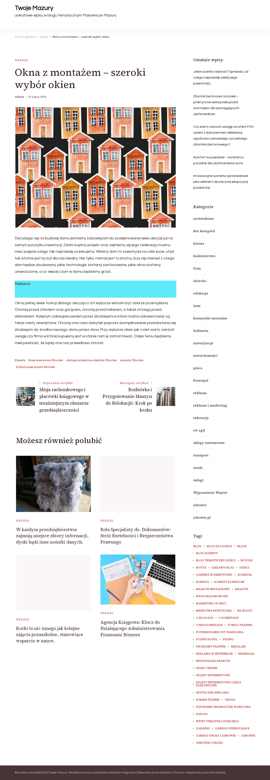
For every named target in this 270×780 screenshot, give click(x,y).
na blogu (244, 610)
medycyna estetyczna (214, 610)
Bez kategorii (204, 231)
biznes (198, 243)
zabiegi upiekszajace (232, 728)
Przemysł (200, 380)
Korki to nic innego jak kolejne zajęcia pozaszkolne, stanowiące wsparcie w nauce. (49, 634)
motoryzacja (203, 343)
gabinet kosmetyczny (214, 574)
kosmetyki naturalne (210, 318)
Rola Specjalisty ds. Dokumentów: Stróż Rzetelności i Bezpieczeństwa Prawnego (136, 535)
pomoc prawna (240, 625)
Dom (197, 268)
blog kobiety (207, 553)
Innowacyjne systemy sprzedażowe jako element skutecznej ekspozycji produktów (220, 181)
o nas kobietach (209, 625)
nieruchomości (205, 355)
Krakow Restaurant (213, 589)
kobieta (202, 582)
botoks (247, 560)
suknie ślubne (208, 699)
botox (201, 567)
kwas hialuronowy (212, 596)
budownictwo (204, 256)
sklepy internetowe (209, 442)
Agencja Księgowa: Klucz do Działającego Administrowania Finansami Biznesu (132, 628)
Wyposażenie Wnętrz (210, 492)
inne (197, 305)
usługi (21, 60)
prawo (228, 639)
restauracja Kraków (213, 660)
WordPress (217, 772)
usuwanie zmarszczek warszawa (223, 706)
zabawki (203, 728)
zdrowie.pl (202, 517)
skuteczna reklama (212, 692)
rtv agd (199, 430)
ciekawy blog (223, 567)
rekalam (238, 646)
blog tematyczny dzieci (215, 560)
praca (197, 368)
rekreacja (201, 417)
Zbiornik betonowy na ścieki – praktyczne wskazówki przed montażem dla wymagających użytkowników (216, 105)
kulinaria (200, 330)
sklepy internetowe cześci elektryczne (218, 684)
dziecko (199, 280)
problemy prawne (211, 646)
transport (200, 455)
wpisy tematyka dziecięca (217, 721)
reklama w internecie (214, 653)
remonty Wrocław (132, 360)
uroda (198, 467)
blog (197, 546)
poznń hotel (206, 639)
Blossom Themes (172, 772)
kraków (241, 589)
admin (19, 97)
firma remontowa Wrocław (45, 360)
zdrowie (200, 505)
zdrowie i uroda (209, 742)
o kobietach (229, 617)
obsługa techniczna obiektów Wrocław (91, 360)
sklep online (206, 668)
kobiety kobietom (229, 582)
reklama (200, 393)
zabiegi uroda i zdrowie (216, 735)
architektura (203, 218)
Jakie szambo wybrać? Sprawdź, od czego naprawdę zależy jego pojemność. (220, 77)
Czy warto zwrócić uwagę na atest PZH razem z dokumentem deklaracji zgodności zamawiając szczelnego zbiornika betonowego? (223, 135)
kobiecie (245, 574)
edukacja (200, 293)
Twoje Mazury (34, 8)
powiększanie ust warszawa (219, 632)
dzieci (244, 567)
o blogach (204, 617)
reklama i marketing (210, 405)
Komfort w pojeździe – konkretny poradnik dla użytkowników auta (218, 160)
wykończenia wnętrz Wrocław (35, 367)
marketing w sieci (211, 603)
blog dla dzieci (219, 546)
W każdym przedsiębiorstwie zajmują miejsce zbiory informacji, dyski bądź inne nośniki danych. (52, 535)
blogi (242, 546)
